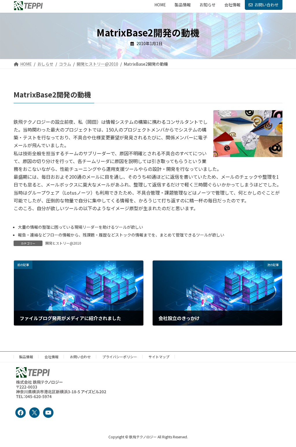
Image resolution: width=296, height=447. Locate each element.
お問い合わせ (266, 5)
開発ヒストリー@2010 (63, 243)
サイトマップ (159, 356)
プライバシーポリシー (119, 356)
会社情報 (51, 356)
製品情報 (26, 356)
